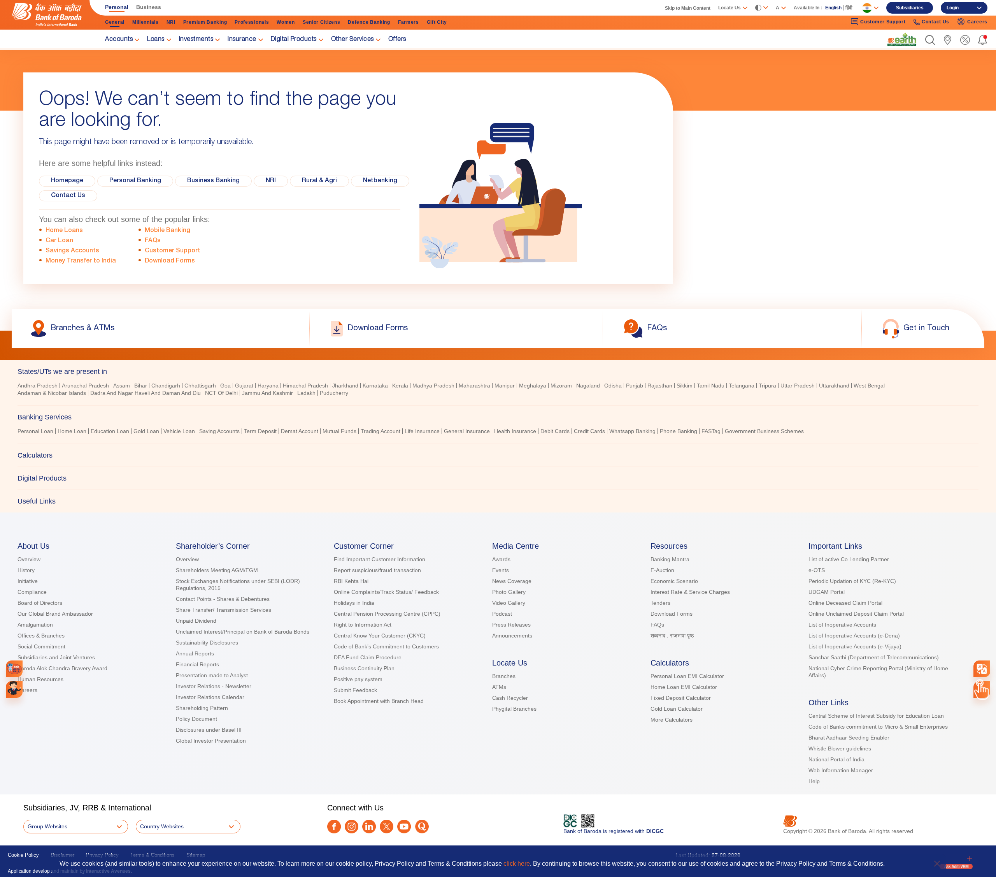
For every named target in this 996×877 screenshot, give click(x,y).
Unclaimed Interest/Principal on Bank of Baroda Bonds (242, 632)
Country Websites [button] (162, 826)
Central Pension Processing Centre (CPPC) (387, 614)
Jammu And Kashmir (267, 393)
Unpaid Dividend (196, 621)
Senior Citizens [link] (321, 22)
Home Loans (64, 231)
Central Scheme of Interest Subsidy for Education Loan (876, 716)
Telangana (741, 385)
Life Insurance (422, 431)
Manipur (504, 385)
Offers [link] (397, 40)
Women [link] (286, 22)
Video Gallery (508, 603)
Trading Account (380, 431)
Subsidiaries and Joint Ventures (56, 657)
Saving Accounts (219, 431)
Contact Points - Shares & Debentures (223, 599)
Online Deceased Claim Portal (845, 603)
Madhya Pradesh (433, 385)
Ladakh (306, 393)
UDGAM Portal (826, 592)
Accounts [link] (119, 40)
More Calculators (672, 720)
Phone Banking (678, 431)
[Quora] (422, 826)
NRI (271, 181)
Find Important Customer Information (379, 559)
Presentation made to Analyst (212, 675)
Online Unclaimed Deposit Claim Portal (856, 614)
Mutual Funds (339, 431)
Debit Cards (555, 431)
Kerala (400, 385)
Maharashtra (474, 385)
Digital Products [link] (294, 40)
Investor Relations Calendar (210, 697)
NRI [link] (171, 22)
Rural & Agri (319, 181)
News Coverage (511, 581)
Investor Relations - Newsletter (213, 686)
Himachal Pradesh (305, 385)
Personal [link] (116, 7)
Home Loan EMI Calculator (684, 687)
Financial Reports (197, 664)
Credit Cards (589, 431)
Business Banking (213, 181)
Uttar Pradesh (797, 385)
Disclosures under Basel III (209, 730)
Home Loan (72, 431)
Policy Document (196, 719)
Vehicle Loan (179, 431)
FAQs (153, 241)
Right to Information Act (362, 625)
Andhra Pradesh (38, 385)
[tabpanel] (498, 390)
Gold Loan (146, 431)
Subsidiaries (910, 8)
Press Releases (511, 625)
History (26, 570)
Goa (225, 385)
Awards (501, 559)
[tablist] (498, 436)
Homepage (67, 181)
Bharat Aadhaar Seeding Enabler (848, 737)
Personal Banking (135, 181)
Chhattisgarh (200, 385)
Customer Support (172, 251)
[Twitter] (386, 826)
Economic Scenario (674, 581)
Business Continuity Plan (364, 668)
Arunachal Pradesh (85, 385)
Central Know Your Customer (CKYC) (380, 635)
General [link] (114, 22)
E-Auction (662, 570)
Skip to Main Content (687, 8)
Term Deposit (260, 431)
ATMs (499, 687)
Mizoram (561, 385)
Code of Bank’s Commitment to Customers (386, 646)
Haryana (268, 385)
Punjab (634, 385)
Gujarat (244, 385)
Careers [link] (977, 22)
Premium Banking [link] (205, 22)
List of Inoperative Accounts (842, 625)
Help (814, 781)
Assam (121, 385)
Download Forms (170, 261)
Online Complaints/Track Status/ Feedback (386, 592)
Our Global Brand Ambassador (55, 614)
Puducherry (334, 393)
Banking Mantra (670, 559)
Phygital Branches (514, 709)
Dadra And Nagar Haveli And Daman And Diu (145, 393)
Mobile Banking (167, 231)
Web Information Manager (840, 770)
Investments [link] (196, 40)
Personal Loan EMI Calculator (687, 676)
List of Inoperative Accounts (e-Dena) (854, 635)
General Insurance (467, 431)
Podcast (502, 614)
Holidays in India (354, 603)
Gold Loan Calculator (677, 709)
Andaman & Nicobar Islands (52, 393)
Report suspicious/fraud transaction (377, 570)
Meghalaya (532, 385)
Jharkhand (345, 385)
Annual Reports (195, 653)
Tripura (767, 385)
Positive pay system (358, 679)
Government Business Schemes (764, 431)
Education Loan (110, 431)
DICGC (655, 831)
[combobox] (982, 669)
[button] (930, 40)
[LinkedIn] (369, 826)
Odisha (613, 385)
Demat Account (299, 431)
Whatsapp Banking (632, 431)
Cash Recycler (510, 698)
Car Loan (59, 241)
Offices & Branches (41, 635)
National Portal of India (836, 759)
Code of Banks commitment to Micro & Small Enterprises (878, 727)
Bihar (140, 385)
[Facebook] (334, 826)
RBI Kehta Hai (351, 581)
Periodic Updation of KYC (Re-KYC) (852, 581)
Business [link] (148, 7)
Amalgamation (35, 625)
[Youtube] (404, 826)
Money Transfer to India (81, 261)
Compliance (32, 592)
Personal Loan (35, 431)
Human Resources (40, 679)
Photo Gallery (509, 592)
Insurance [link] (242, 40)
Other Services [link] (352, 40)
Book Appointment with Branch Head (379, 701)
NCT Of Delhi (221, 393)
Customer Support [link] (882, 22)
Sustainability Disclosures (207, 642)
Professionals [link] (252, 22)
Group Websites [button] (47, 826)
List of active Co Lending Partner (848, 559)
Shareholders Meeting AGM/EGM (217, 570)
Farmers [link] (408, 22)
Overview (29, 559)
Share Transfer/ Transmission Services (223, 610)
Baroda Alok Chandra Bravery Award (62, 668)
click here (516, 863)
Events (500, 570)
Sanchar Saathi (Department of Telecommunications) (873, 657)
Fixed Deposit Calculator (681, 698)
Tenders (660, 603)
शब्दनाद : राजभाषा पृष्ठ (672, 635)
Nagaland (588, 385)
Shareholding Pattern (202, 708)
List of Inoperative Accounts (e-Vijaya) (854, 646)
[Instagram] (351, 826)
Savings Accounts (72, 251)
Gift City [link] (437, 22)
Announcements (512, 635)
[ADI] (14, 689)
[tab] (498, 371)
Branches (504, 676)
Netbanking (380, 181)
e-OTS (816, 570)
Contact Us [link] (935, 22)
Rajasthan (659, 385)
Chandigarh (165, 385)
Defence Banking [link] (369, 22)
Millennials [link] (145, 22)
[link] (901, 39)
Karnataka (375, 385)
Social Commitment (41, 646)
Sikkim (685, 385)
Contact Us (68, 196)
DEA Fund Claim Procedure (368, 657)
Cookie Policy (23, 855)
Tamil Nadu (710, 385)
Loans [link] (156, 40)
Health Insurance (515, 431)
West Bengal (869, 385)
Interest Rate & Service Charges (690, 592)
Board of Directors (40, 603)
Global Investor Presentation (211, 741)
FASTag (711, 431)
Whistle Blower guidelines (839, 748)
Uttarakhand (834, 385)
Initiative (28, 581)
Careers (27, 690)
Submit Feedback (355, 690)
